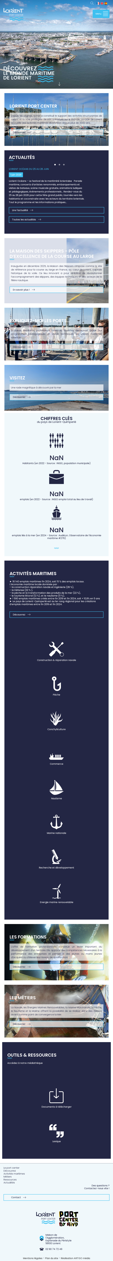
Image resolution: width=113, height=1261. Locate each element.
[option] (56, 193)
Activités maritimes (14, 1173)
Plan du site (51, 1258)
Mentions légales (32, 1258)
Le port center (11, 1168)
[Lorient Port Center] (14, 16)
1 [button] (55, 164)
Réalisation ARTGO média (75, 1258)
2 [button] (59, 164)
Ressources (10, 1179)
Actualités (9, 1182)
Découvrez (10, 1170)
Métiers (8, 1176)
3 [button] (64, 164)
